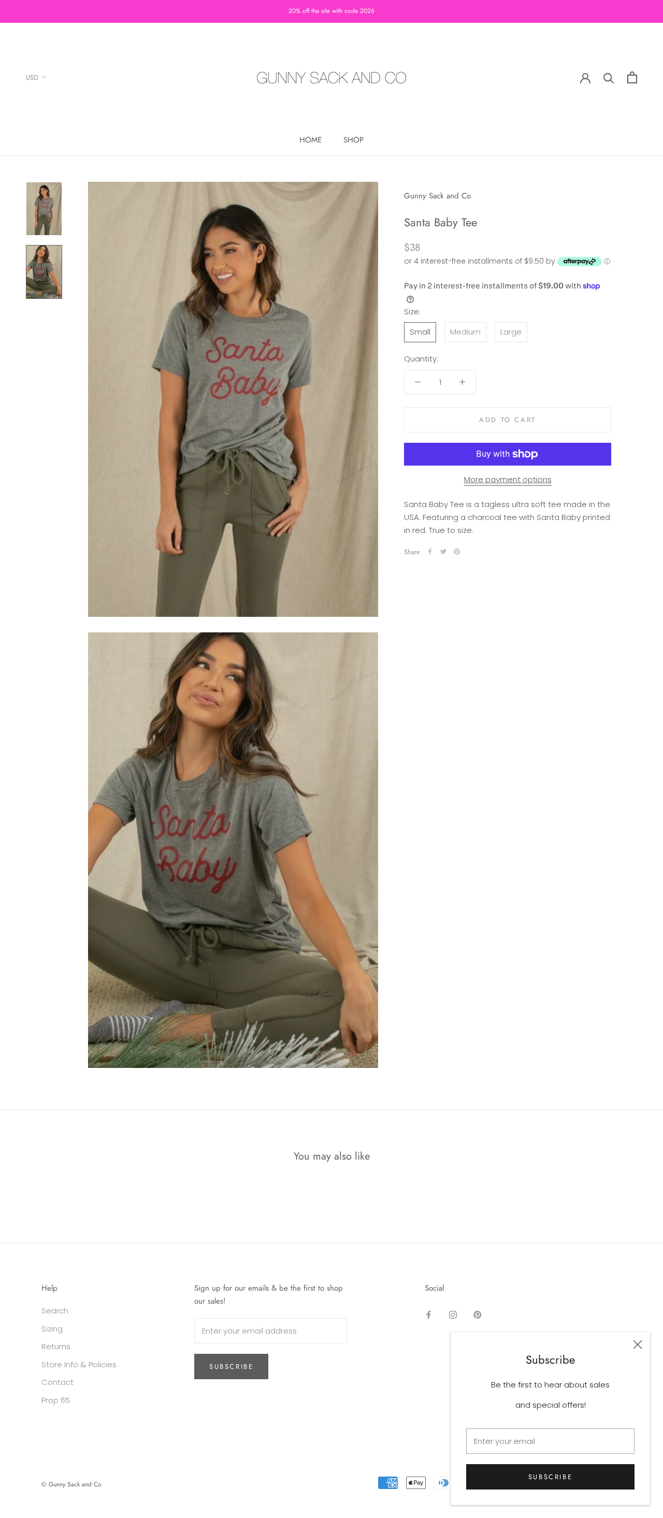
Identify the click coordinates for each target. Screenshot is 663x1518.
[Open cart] (632, 77)
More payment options (508, 479)
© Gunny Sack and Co (71, 1484)
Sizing (52, 1328)
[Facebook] (430, 551)
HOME (310, 140)
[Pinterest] (457, 551)
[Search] (608, 77)
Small (420, 331)
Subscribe (550, 1477)
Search (54, 1310)
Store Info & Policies (79, 1364)
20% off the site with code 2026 (331, 11)
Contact (57, 1382)
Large (511, 331)
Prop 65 (55, 1400)
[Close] (637, 1344)
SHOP (353, 140)
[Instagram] (453, 1314)
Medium (465, 331)
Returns (55, 1346)
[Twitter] (443, 551)
